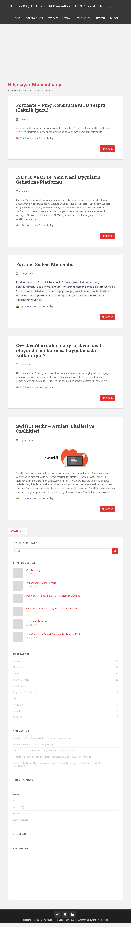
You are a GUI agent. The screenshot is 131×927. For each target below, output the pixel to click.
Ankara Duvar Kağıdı (43, 920)
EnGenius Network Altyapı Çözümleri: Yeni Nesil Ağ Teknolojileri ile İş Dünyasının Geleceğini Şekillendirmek (60, 764)
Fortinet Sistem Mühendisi (45, 264)
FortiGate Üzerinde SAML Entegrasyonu (33, 744)
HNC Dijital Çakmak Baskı (65, 920)
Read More (107, 148)
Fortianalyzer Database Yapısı (41, 582)
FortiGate (53, 18)
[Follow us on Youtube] (65, 914)
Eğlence (114, 18)
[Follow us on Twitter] (57, 914)
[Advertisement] (65, 48)
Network (100, 18)
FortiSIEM (18, 704)
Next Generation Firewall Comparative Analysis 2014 (53, 634)
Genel (18, 18)
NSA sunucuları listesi (37, 621)
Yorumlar (20, 813)
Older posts (18, 530)
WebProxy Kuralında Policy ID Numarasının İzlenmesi (53, 595)
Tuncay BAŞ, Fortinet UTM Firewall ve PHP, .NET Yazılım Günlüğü (62, 6)
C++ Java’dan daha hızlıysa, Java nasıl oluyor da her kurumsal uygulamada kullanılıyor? (58, 350)
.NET (15, 698)
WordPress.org (20, 819)
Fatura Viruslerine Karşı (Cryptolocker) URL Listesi (51, 608)
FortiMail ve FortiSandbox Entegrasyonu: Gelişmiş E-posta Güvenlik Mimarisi (52, 756)
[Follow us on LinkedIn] (72, 914)
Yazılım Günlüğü (34, 18)
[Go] (115, 551)
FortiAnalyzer (84, 18)
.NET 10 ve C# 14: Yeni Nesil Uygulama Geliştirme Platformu (58, 179)
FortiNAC (17, 717)
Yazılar (18, 807)
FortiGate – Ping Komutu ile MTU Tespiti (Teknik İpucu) (60, 107)
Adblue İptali (104, 920)
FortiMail (67, 18)
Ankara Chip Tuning (87, 920)
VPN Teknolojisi (34, 570)
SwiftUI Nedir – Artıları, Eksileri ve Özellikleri (55, 428)
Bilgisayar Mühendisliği (24, 692)
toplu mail (27, 920)
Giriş (15, 800)
